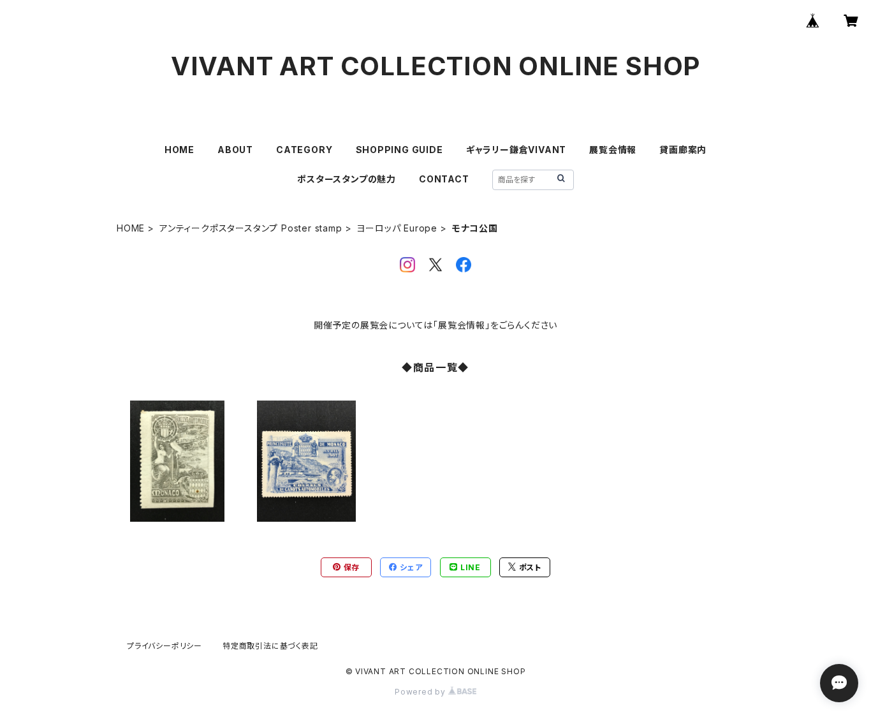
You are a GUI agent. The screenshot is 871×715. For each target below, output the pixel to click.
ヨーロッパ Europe (396, 228)
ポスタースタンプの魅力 (346, 178)
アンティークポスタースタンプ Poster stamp (250, 228)
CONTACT (444, 178)
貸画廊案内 (682, 149)
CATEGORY (304, 149)
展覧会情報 (612, 149)
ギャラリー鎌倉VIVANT (516, 149)
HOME (179, 149)
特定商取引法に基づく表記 (270, 646)
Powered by (421, 692)
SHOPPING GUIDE (399, 149)
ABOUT (235, 149)
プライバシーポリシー (164, 646)
